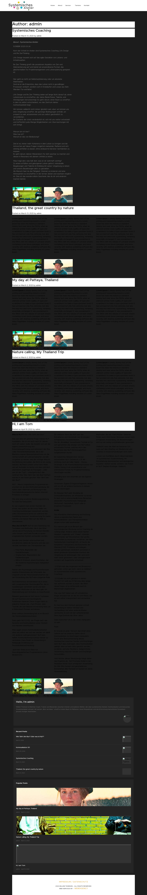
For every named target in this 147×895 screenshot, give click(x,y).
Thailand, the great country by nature (43, 208)
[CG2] (63, 547)
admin (39, 36)
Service (68, 5)
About (60, 5)
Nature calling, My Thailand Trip (25, 204)
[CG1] (27, 620)
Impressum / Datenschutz (73, 882)
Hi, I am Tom (22, 424)
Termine (78, 5)
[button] (68, 5)
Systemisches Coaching (31, 30)
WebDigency (81, 888)
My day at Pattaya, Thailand (54, 204)
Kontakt (86, 5)
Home (53, 5)
